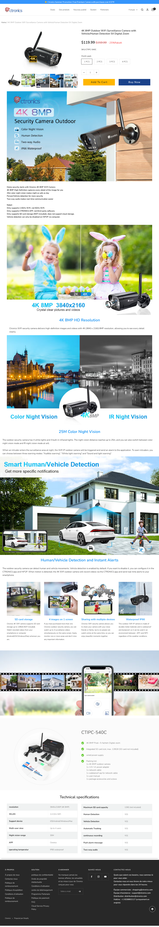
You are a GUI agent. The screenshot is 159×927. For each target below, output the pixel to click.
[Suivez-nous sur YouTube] (105, 876)
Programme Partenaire (40, 894)
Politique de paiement (40, 898)
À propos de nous (12, 875)
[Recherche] (142, 10)
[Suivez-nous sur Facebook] (91, 876)
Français (132, 10)
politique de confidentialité (42, 875)
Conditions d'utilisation (14, 894)
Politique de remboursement (11, 884)
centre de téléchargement (42, 890)
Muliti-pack (86, 56)
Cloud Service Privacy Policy (40, 907)
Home (3, 22)
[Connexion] (147, 10)
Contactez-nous (11, 879)
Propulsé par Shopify (21, 918)
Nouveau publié (79, 9)
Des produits (64, 9)
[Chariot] (153, 10)
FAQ (33, 902)
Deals (52, 9)
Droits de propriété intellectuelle (39, 880)
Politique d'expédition (14, 890)
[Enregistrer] (80, 891)
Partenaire (104, 9)
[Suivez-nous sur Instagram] (98, 876)
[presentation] (4, 80)
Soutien (93, 9)
